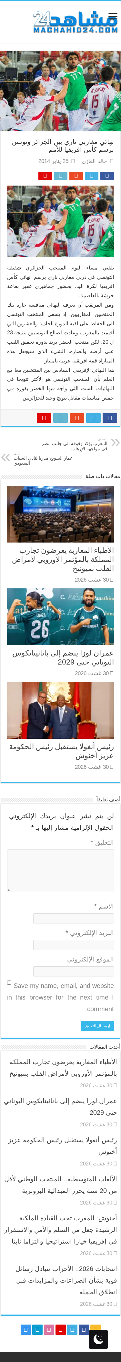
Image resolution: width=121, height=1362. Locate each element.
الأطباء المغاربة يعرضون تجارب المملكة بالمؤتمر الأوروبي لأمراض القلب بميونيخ (63, 559)
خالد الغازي (94, 161)
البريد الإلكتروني (90, 932)
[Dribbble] (49, 1330)
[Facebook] (84, 1330)
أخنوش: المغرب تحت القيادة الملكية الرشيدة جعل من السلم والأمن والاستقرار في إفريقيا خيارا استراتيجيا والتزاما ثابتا (60, 1230)
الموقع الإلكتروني (90, 959)
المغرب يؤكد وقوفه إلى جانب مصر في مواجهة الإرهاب (74, 444)
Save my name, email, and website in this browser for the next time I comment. (60, 997)
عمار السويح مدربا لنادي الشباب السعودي (43, 458)
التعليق (102, 842)
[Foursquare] (37, 1330)
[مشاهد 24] (75, 21)
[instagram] (26, 1330)
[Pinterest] (60, 1330)
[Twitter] (72, 1330)
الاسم (104, 906)
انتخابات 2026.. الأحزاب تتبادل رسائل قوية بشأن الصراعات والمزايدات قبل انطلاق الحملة (66, 1280)
